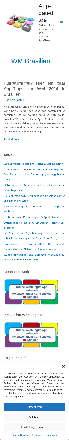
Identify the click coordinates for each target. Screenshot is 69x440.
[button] (63, 366)
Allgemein (9, 100)
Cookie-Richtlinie (21, 435)
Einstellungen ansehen (34, 427)
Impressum (51, 435)
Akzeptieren (34, 406)
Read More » (11, 140)
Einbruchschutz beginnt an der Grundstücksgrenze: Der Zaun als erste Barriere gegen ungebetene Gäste (34, 174)
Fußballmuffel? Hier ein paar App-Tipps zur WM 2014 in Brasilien (34, 89)
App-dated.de (45, 13)
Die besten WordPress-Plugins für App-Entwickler (32, 217)
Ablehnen (34, 417)
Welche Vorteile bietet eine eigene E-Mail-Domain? (33, 163)
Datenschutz (37, 435)
